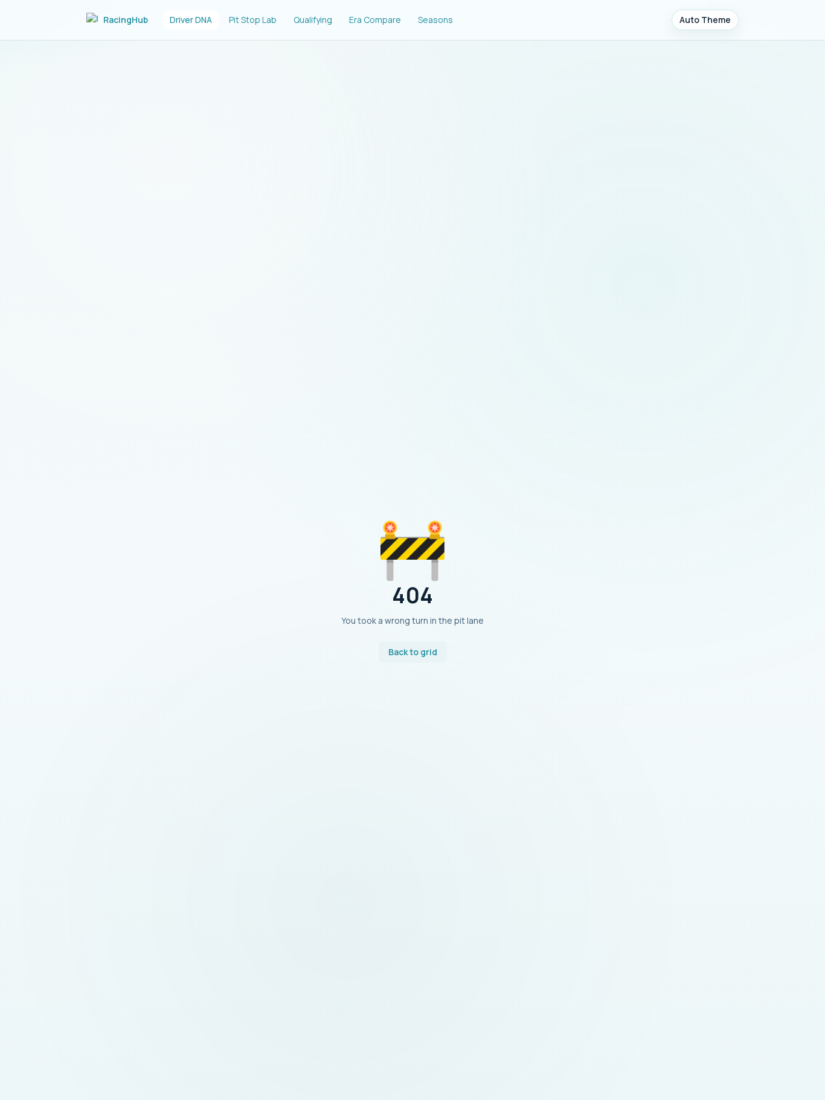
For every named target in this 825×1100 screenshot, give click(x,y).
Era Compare (375, 19)
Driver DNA (191, 19)
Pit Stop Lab (253, 19)
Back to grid (412, 652)
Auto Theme (705, 19)
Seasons (435, 19)
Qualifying (313, 19)
